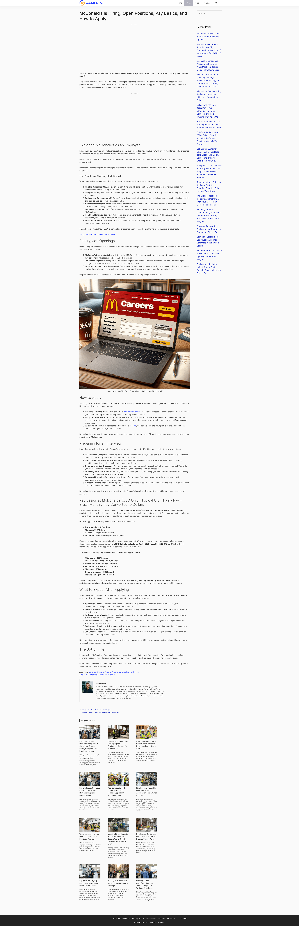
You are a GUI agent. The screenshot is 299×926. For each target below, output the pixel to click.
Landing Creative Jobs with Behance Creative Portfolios (114, 672)
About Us (183, 918)
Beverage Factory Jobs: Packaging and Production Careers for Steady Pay (209, 229)
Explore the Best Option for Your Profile (96, 710)
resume (133, 426)
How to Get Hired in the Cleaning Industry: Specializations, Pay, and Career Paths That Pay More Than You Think (208, 80)
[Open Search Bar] (216, 3)
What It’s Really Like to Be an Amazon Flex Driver (100, 712)
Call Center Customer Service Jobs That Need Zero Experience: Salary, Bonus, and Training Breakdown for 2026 (208, 155)
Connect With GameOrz (168, 918)
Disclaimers (151, 918)
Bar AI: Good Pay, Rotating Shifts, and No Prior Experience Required (209, 124)
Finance (207, 3)
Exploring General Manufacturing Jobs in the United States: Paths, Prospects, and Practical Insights (209, 215)
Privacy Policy (138, 918)
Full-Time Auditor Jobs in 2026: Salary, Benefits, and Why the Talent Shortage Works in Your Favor (208, 138)
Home (179, 3)
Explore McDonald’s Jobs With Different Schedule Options (208, 36)
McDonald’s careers (132, 412)
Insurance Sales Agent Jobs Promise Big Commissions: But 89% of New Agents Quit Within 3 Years (209, 50)
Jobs (189, 3)
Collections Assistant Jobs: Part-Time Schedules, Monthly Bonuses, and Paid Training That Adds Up (207, 111)
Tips (197, 3)
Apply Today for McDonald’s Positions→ (97, 234)
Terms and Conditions (121, 918)
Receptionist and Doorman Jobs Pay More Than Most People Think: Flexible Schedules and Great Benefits (209, 171)
